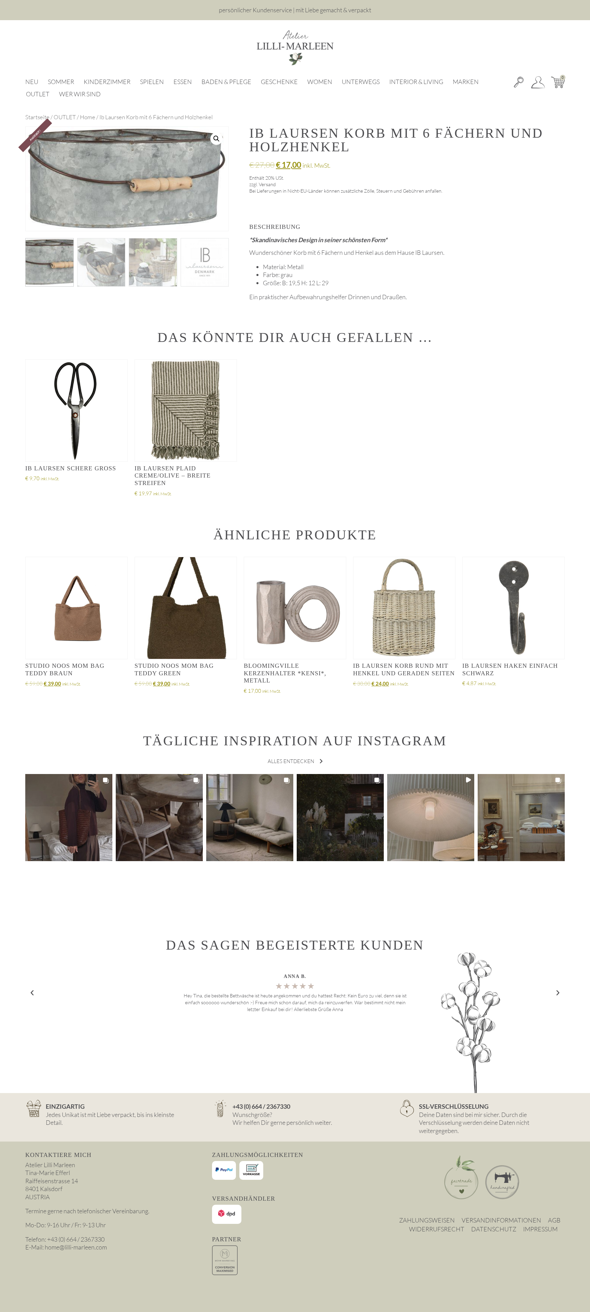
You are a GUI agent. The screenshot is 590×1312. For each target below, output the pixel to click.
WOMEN (319, 81)
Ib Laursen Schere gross (70, 468)
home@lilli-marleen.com (76, 1247)
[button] (216, 139)
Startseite (37, 117)
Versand (267, 184)
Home (87, 117)
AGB (554, 1220)
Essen (182, 81)
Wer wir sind (80, 94)
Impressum (540, 1229)
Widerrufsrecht (436, 1229)
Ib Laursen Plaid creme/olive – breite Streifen (173, 475)
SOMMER (61, 81)
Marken (466, 81)
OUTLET (38, 94)
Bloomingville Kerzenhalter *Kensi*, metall (285, 673)
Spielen (152, 81)
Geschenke (279, 81)
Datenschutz (493, 1229)
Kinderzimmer (107, 81)
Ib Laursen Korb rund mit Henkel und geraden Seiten (404, 669)
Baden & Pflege (226, 81)
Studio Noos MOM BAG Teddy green (174, 669)
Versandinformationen (501, 1220)
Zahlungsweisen (427, 1220)
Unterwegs (361, 81)
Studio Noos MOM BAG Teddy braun (64, 669)
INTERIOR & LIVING (416, 81)
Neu (31, 81)
